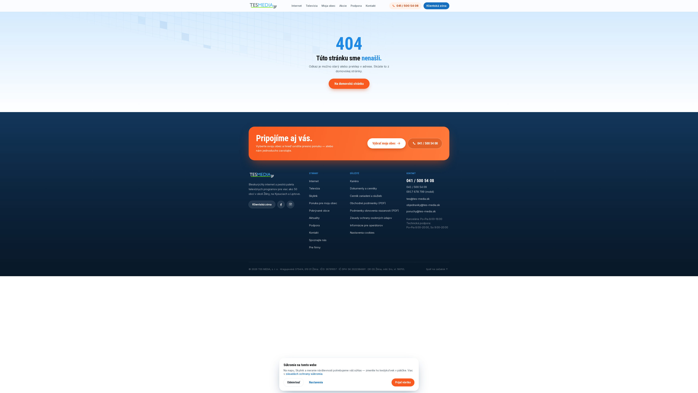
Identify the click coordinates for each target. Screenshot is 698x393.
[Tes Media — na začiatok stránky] (263, 5)
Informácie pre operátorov (366, 225)
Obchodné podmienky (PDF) (368, 203)
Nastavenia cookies (362, 232)
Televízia (312, 5)
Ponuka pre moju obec (323, 203)
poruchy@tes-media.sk (421, 211)
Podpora (356, 5)
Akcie (343, 5)
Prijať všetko (403, 382)
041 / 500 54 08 (407, 5)
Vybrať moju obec (384, 143)
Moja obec (328, 5)
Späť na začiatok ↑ (437, 269)
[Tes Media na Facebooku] (281, 204)
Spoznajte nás (317, 240)
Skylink (313, 196)
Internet (297, 5)
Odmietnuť (293, 382)
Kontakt (371, 5)
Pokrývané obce (319, 210)
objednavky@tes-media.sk (423, 205)
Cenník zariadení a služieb (366, 196)
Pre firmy (314, 247)
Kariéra (354, 181)
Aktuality (314, 218)
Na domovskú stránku (349, 84)
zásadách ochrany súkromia (304, 373)
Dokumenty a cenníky (363, 188)
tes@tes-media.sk (418, 199)
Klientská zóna (436, 5)
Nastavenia (316, 382)
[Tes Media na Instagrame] (290, 204)
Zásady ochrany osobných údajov (371, 218)
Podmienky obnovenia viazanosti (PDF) (374, 210)
